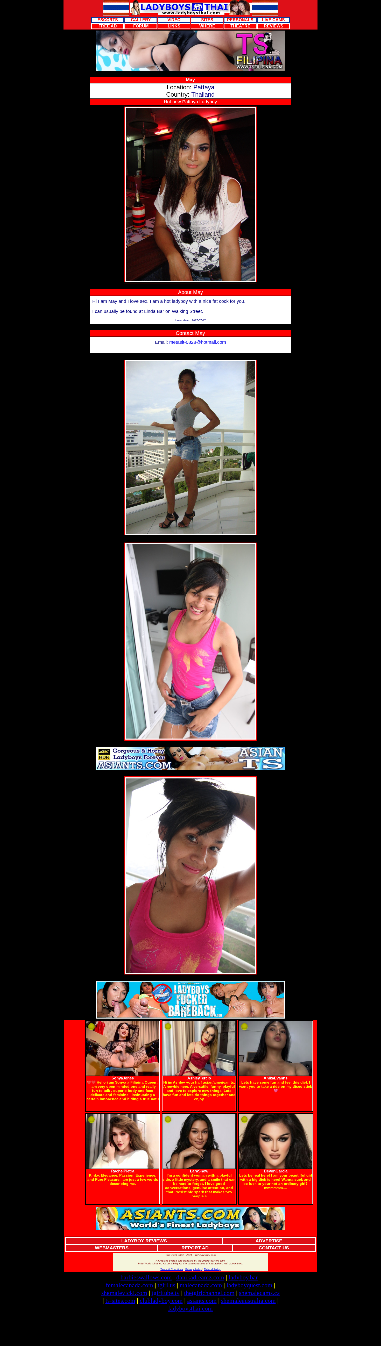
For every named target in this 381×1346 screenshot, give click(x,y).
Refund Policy (212, 1269)
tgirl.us (166, 1285)
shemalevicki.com (124, 1293)
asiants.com (202, 1300)
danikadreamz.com (200, 1277)
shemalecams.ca (259, 1293)
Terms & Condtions (171, 1269)
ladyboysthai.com (190, 1308)
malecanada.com (201, 1285)
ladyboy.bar (243, 1277)
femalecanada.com (129, 1285)
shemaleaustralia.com (248, 1300)
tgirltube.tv (166, 1293)
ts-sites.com (120, 1300)
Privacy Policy (193, 1269)
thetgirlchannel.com (209, 1293)
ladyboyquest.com (249, 1285)
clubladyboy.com (161, 1300)
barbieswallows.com (146, 1277)
